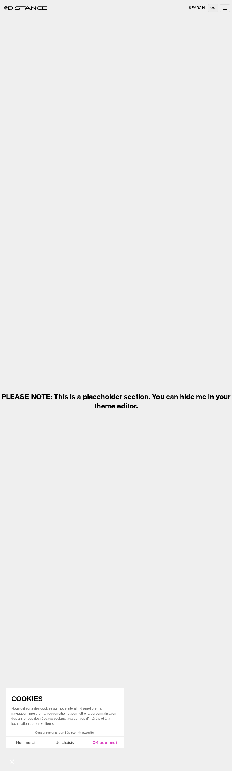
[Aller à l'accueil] (25, 8)
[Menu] (225, 8)
